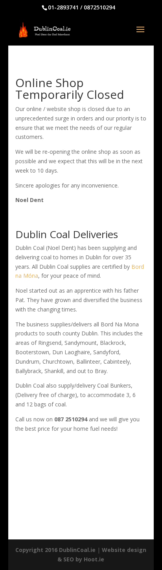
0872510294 (99, 7)
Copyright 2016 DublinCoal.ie (55, 550)
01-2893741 (63, 7)
